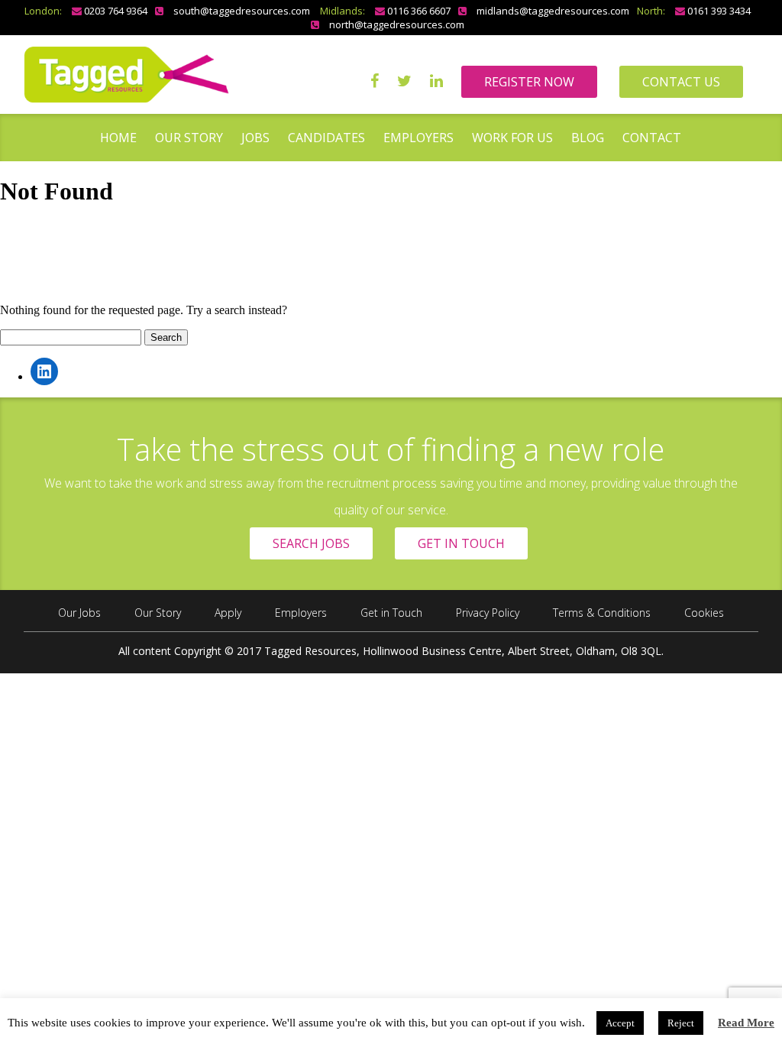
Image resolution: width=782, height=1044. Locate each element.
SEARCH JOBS (311, 543)
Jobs (255, 137)
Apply (228, 612)
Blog (587, 137)
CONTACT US (681, 81)
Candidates (326, 137)
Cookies (704, 612)
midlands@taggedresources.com (553, 11)
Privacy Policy (487, 612)
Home (118, 137)
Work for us (512, 137)
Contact (651, 137)
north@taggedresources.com (396, 24)
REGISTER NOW (529, 81)
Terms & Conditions (602, 612)
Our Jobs (79, 612)
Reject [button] (680, 1023)
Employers (418, 137)
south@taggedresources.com (241, 11)
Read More (746, 1022)
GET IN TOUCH (461, 543)
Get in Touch (391, 612)
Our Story (189, 137)
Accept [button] (620, 1023)
